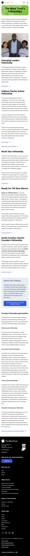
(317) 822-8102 (5, 450)
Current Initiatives (6, 487)
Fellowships (4, 491)
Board (3, 475)
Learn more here (6, 233)
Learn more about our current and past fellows (15, 303)
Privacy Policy (5, 547)
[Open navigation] (27, 3)
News (2, 525)
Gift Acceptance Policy (7, 543)
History (3, 519)
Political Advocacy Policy (7, 545)
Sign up (7, 461)
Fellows (3, 473)
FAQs (2, 517)
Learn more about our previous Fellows (12, 431)
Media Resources (5, 523)
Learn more (4, 86)
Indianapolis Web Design (7, 552)
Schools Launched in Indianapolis (9, 493)
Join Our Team (5, 506)
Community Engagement (7, 485)
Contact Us (4, 452)
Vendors (3, 529)
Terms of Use (4, 541)
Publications (4, 527)
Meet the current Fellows (8, 146)
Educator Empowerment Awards (9, 489)
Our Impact (4, 521)
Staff (2, 471)
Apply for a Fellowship (7, 502)
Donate (3, 504)
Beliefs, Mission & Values (7, 483)
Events (3, 515)
